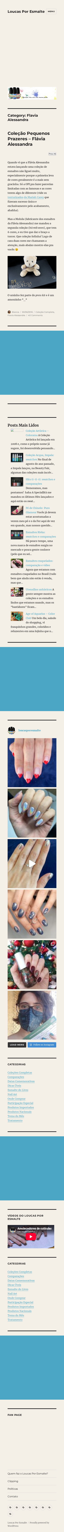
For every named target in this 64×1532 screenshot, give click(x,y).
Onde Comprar (16, 1098)
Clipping (13, 1481)
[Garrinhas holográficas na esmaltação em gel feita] (32, 813)
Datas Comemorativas (21, 1081)
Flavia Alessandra (16, 315)
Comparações (16, 1076)
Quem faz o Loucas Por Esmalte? (28, 1473)
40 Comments (35, 315)
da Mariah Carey (34, 197)
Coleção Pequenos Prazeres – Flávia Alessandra (29, 139)
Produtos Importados (21, 1107)
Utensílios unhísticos (39, 589)
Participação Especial (20, 1103)
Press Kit (52, 154)
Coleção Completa (45, 312)
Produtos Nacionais (20, 1111)
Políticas (13, 1488)
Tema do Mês (16, 1116)
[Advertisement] (32, 53)
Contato (13, 1496)
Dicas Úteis (14, 1085)
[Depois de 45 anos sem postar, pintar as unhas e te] (32, 964)
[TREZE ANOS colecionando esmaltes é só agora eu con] (32, 863)
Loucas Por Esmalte (26, 11)
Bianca (15, 312)
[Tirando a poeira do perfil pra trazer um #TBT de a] (32, 914)
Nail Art (12, 1094)
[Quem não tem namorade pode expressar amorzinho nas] (32, 762)
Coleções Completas (20, 1072)
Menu (51, 11)
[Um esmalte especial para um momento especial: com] (32, 1015)
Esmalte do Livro (18, 1090)
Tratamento (15, 1120)
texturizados (15, 197)
